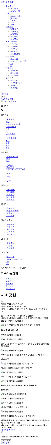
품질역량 (14, 39)
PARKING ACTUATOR (15, 169)
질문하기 (14, 85)
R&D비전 (14, 29)
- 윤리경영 (10, 232)
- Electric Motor (12, 157)
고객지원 (9, 78)
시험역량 (14, 34)
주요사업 (9, 13)
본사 (7, 141)
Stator (8, 161)
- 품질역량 (10, 200)
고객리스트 (10, 134)
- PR (7, 262)
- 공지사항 (10, 208)
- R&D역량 (10, 192)
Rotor (8, 159)
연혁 (7, 129)
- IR (7, 264)
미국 (7, 143)
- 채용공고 (10, 246)
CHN (12, 2)
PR (11, 64)
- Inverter (9, 173)
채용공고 (14, 73)
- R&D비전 (10, 190)
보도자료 (14, 59)
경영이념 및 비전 (13, 124)
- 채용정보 (10, 243)
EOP (12, 22)
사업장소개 (15, 11)
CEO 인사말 (11, 127)
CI (7, 132)
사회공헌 (14, 46)
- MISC (8, 181)
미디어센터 (10, 56)
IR (11, 66)
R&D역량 (14, 32)
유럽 (7, 146)
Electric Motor (15, 16)
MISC (12, 24)
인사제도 (14, 75)
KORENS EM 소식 (18, 61)
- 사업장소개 (11, 138)
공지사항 (14, 80)
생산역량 (14, 36)
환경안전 (14, 49)
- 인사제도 (10, 248)
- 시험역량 (10, 195)
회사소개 (14, 9)
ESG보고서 (15, 54)
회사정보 (9, 6)
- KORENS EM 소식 (14, 259)
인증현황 (14, 88)
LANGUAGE (6, 441)
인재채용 (9, 68)
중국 (7, 148)
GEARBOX (10, 167)
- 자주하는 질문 (12, 211)
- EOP (8, 177)
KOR (3, 2)
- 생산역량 (10, 197)
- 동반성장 (10, 224)
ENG (8, 2)
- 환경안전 (10, 229)
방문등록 (5, 94)
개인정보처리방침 (8, 430)
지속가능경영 (11, 41)
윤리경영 (14, 51)
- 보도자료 (10, 257)
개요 (7, 122)
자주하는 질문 (16, 83)
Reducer (13, 18)
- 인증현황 (10, 216)
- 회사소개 (10, 119)
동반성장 (14, 44)
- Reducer (9, 165)
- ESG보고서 (11, 234)
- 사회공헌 (10, 227)
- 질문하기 (10, 213)
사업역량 (9, 27)
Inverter (13, 20)
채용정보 (14, 70)
